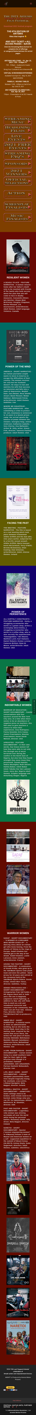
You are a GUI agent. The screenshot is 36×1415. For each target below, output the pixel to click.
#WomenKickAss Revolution (17, 1410)
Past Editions (17, 1400)
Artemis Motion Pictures (18, 1412)
